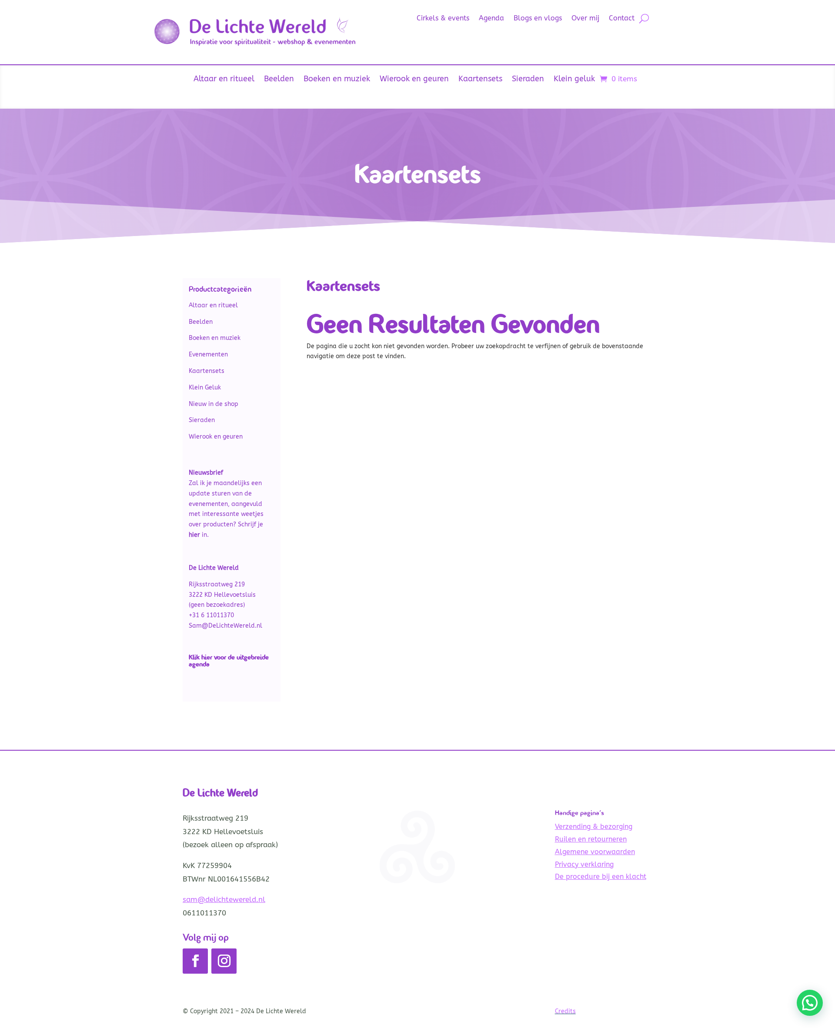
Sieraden (528, 79)
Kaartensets (480, 79)
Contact (622, 18)
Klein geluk (574, 79)
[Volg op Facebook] (195, 961)
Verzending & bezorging (593, 826)
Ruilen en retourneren (591, 839)
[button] (810, 1003)
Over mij (585, 18)
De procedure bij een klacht (600, 876)
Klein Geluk (205, 387)
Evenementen (208, 354)
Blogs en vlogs (538, 18)
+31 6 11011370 (211, 615)
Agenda (491, 18)
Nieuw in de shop (213, 404)
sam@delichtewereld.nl (224, 899)
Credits (565, 1011)
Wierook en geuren (414, 79)
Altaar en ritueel (224, 79)
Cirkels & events (443, 18)
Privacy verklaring (584, 864)
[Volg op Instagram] (224, 961)
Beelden (279, 79)
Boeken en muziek (337, 79)
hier (206, 657)
